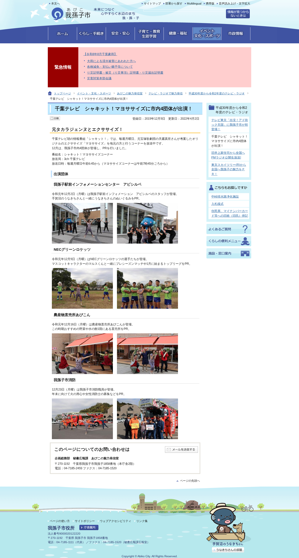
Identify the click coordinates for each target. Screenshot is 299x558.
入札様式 (217, 204)
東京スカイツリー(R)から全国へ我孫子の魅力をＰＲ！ (228, 169)
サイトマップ (152, 3)
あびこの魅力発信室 (130, 93)
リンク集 (142, 521)
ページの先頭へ (190, 480)
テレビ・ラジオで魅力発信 (165, 93)
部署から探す (173, 3)
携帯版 (210, 3)
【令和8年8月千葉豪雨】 (100, 54)
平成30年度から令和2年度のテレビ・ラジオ (217, 93)
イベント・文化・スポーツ (94, 93)
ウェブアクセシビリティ (115, 521)
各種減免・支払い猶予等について (110, 66)
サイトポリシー (85, 521)
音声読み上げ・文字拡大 (234, 3)
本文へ (55, 3)
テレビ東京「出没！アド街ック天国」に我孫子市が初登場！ (229, 124)
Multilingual (194, 3)
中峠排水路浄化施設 (225, 196)
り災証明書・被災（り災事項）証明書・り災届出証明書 (125, 72)
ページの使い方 (60, 521)
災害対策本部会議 (99, 78)
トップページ (62, 93)
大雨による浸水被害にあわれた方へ (111, 61)
